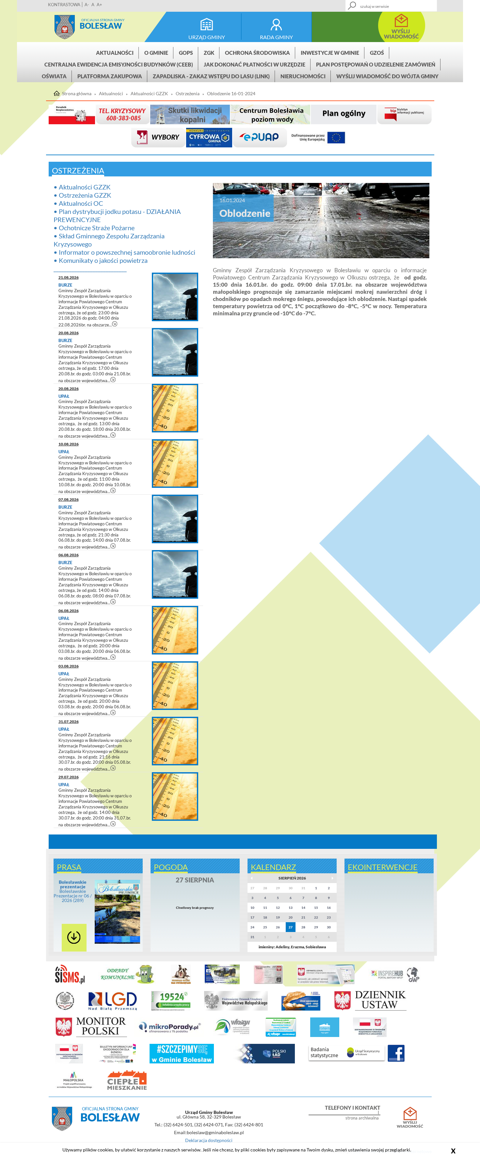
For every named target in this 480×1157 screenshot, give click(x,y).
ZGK (209, 53)
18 (265, 917)
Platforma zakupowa (109, 76)
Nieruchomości (303, 76)
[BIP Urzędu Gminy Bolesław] (404, 115)
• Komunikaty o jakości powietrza (101, 260)
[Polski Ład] (261, 1062)
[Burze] (175, 297)
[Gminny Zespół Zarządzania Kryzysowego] (123, 115)
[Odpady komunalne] (127, 983)
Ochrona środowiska (257, 53)
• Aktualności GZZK (82, 187)
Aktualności (115, 53)
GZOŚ (377, 53)
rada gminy (276, 37)
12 (278, 907)
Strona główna (65, 27)
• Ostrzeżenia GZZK (82, 195)
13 (291, 907)
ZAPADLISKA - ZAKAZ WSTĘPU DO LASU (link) (211, 76)
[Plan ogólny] (343, 115)
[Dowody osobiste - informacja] (268, 983)
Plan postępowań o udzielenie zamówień (375, 64)
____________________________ (90, 268)
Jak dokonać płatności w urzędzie (254, 64)
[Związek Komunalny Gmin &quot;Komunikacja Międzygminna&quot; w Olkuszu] (222, 983)
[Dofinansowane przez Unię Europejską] (318, 138)
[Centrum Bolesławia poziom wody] (270, 115)
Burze (65, 285)
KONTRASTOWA (64, 4)
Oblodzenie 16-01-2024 (231, 93)
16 (329, 907)
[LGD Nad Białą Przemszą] (112, 1009)
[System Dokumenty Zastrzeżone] (300, 1009)
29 (316, 927)
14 (303, 907)
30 (329, 927)
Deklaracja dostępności (208, 1140)
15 (316, 907)
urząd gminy (206, 37)
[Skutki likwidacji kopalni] (190, 115)
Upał (63, 396)
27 (291, 927)
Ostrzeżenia (188, 93)
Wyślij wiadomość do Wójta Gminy (387, 76)
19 (278, 917)
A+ (99, 4)
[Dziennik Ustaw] (370, 1009)
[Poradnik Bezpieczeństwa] (72, 115)
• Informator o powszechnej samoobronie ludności (124, 252)
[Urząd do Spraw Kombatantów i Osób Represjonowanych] (65, 1009)
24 (252, 927)
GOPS (186, 53)
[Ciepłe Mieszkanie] (127, 1088)
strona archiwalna (362, 1118)
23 (329, 917)
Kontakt (384, 4)
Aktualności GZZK (149, 93)
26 (278, 927)
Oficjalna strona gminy (102, 20)
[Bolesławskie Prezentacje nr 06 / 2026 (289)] (117, 942)
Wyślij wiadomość (410, 1124)
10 (252, 907)
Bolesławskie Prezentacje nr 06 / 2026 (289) (73, 891)
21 (303, 917)
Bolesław (101, 25)
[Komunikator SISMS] (70, 983)
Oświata (54, 76)
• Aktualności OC (78, 203)
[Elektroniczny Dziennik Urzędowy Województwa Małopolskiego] (236, 1009)
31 (252, 937)
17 (252, 917)
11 (265, 907)
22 (316, 917)
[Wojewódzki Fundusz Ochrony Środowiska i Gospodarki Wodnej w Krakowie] (232, 1036)
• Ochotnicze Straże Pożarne (94, 228)
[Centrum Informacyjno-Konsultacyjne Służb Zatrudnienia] (170, 1009)
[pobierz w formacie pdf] (74, 938)
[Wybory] (158, 138)
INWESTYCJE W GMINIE (330, 53)
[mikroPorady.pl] (169, 1036)
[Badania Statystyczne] (347, 1062)
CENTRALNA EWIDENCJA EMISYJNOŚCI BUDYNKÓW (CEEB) (118, 64)
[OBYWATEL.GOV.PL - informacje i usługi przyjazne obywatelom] (326, 983)
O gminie (156, 53)
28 (303, 927)
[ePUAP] (260, 138)
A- (87, 4)
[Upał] (175, 408)
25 (265, 927)
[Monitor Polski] (91, 1036)
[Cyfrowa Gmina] (209, 138)
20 (291, 917)
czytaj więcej (115, 323)
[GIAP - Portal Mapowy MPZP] (395, 983)
